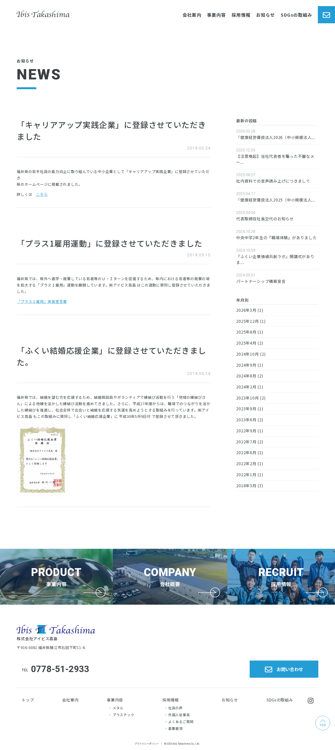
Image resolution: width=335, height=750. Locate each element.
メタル (118, 708)
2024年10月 (247, 354)
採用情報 (241, 14)
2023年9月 (246, 409)
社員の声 (175, 708)
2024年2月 (246, 387)
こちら (42, 194)
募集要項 (175, 728)
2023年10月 (247, 398)
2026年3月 (246, 310)
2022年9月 (246, 431)
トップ (28, 700)
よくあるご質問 (180, 721)
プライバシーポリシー (146, 743)
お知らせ (265, 14)
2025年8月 (246, 332)
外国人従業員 (179, 714)
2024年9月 (246, 365)
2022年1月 (246, 474)
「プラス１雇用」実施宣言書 (42, 301)
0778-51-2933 (60, 669)
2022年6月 (246, 452)
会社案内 (191, 14)
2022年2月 (246, 463)
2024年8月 (246, 376)
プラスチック (123, 714)
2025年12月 (247, 321)
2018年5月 (246, 485)
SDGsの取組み (296, 14)
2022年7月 (246, 442)
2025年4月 (246, 343)
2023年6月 (246, 420)
